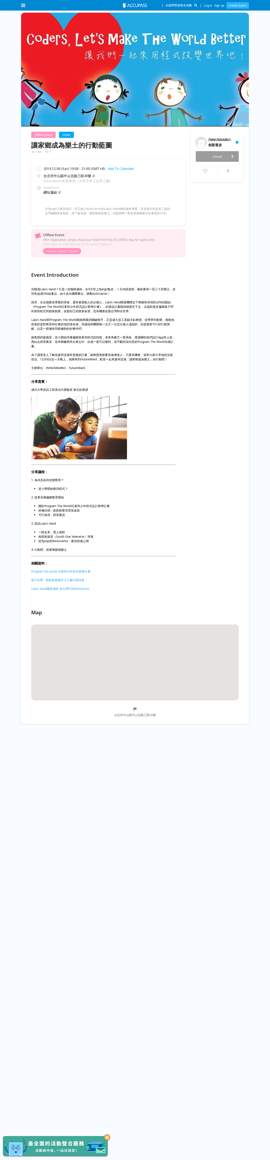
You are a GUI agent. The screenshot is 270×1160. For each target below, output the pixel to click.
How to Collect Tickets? (62, 251)
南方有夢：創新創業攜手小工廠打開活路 (57, 580)
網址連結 (50, 192)
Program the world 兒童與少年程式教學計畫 (60, 571)
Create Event (238, 5)
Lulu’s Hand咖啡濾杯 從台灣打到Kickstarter (60, 589)
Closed (217, 157)
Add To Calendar (121, 168)
